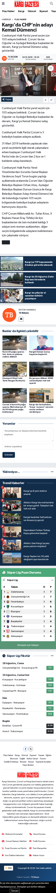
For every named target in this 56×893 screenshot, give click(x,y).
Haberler (6, 20)
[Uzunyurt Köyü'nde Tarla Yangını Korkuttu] (14, 369)
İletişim (23, 762)
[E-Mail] (21, 319)
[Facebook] (25, 749)
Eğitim (48, 755)
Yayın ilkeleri (28, 765)
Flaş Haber (8, 11)
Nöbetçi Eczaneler (14, 834)
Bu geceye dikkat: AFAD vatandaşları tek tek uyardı (41, 380)
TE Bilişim (24, 313)
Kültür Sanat (32, 759)
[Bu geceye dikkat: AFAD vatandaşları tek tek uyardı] (41, 369)
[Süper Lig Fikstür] (52, 656)
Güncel (32, 11)
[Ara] (51, 4)
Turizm (43, 759)
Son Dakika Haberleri (14, 855)
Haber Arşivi (38, 855)
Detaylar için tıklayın (28, 645)
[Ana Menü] (3, 4)
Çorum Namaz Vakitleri (16, 841)
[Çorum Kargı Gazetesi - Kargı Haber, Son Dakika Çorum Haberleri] (26, 3)
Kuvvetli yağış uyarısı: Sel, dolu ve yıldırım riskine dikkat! (13, 354)
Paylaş (8, 99)
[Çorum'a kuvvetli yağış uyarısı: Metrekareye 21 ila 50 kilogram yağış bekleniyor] (14, 395)
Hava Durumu (39, 834)
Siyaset (43, 11)
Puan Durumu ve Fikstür (16, 848)
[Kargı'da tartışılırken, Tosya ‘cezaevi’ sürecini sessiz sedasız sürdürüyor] (41, 395)
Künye (31, 762)
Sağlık (22, 759)
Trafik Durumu (39, 841)
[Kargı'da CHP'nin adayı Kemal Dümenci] (28, 79)
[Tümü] (52, 472)
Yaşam (41, 755)
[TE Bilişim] (9, 315)
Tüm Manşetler (40, 848)
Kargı (21, 11)
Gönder (8, 455)
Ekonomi (14, 759)
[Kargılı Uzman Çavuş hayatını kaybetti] (41, 342)
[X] (30, 749)
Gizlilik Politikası (11, 762)
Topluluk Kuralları (43, 762)
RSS (10, 868)
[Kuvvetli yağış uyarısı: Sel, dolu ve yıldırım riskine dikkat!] (14, 342)
